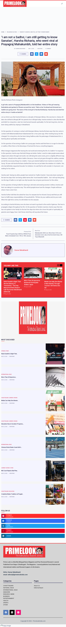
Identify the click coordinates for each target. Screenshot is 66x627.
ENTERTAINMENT (8, 598)
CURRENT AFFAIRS (51, 276)
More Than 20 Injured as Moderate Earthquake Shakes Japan (32, 282)
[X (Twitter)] (12, 612)
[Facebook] (5, 612)
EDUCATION (11, 491)
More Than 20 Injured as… (8, 377)
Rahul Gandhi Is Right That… (9, 354)
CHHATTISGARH (51, 273)
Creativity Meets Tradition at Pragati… (12, 494)
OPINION (8, 276)
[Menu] (62, 3)
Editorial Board (38, 588)
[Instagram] (18, 612)
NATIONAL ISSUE (8, 588)
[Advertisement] (33, 19)
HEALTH (5, 600)
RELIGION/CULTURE (12, 32)
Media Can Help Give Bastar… (9, 400)
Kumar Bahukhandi (20, 48)
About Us (37, 585)
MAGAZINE (6, 592)
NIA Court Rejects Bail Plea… (9, 470)
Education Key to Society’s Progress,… (12, 424)
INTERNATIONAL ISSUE (32, 275)
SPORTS (5, 602)
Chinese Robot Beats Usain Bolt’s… (11, 447)
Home (2, 32)
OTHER (14, 276)
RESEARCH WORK (8, 594)
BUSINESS (6, 596)
